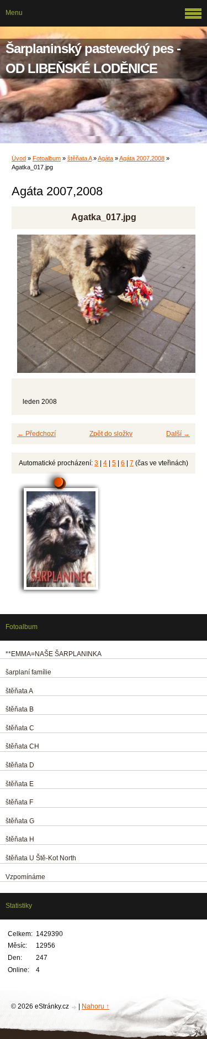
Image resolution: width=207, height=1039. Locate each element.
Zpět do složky (110, 434)
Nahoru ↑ (95, 1006)
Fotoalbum (47, 158)
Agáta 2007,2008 (141, 158)
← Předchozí (36, 434)
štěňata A (79, 158)
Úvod (19, 158)
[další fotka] (177, 308)
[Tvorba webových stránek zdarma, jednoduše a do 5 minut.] (74, 1007)
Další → (178, 434)
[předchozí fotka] (29, 308)
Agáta (105, 158)
